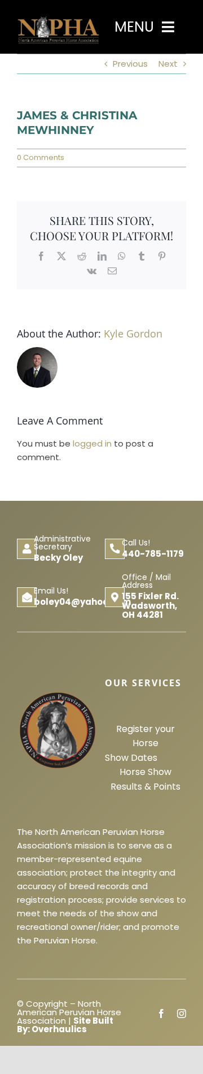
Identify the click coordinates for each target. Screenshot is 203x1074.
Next (168, 64)
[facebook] (161, 1013)
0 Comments (40, 157)
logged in (92, 443)
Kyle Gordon (133, 333)
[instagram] (181, 1013)
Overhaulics (59, 1029)
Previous (130, 64)
